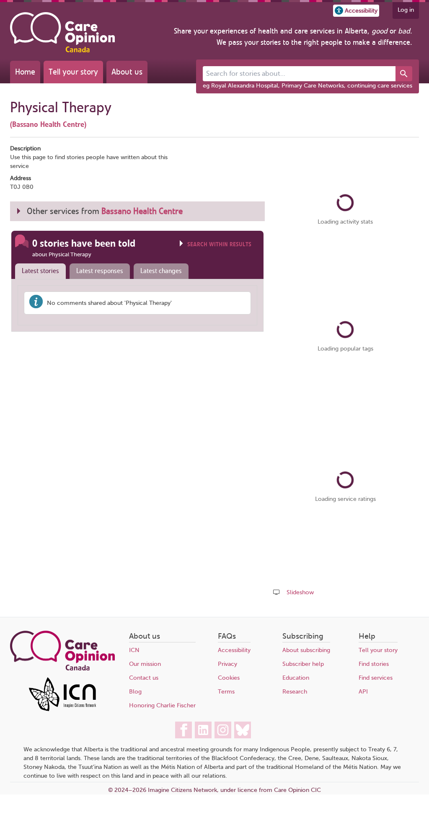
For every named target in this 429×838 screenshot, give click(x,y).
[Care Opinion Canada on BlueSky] (242, 730)
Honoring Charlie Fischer (162, 705)
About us (126, 72)
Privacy (227, 664)
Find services (376, 678)
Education (295, 678)
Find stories (374, 664)
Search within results (219, 244)
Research (294, 691)
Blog (135, 691)
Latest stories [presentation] (40, 271)
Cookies (229, 678)
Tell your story (73, 72)
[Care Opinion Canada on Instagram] (222, 730)
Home (25, 72)
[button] (356, 11)
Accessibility (234, 650)
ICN (134, 650)
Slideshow (300, 592)
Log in (406, 10)
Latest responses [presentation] (99, 271)
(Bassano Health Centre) (48, 124)
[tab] (38, 271)
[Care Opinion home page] (62, 32)
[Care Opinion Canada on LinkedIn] (203, 730)
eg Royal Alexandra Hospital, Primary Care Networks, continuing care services (307, 86)
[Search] (403, 73)
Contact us (143, 678)
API (363, 691)
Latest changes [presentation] (161, 271)
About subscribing (306, 650)
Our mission (145, 664)
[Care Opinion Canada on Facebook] (183, 730)
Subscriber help (303, 664)
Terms (226, 691)
